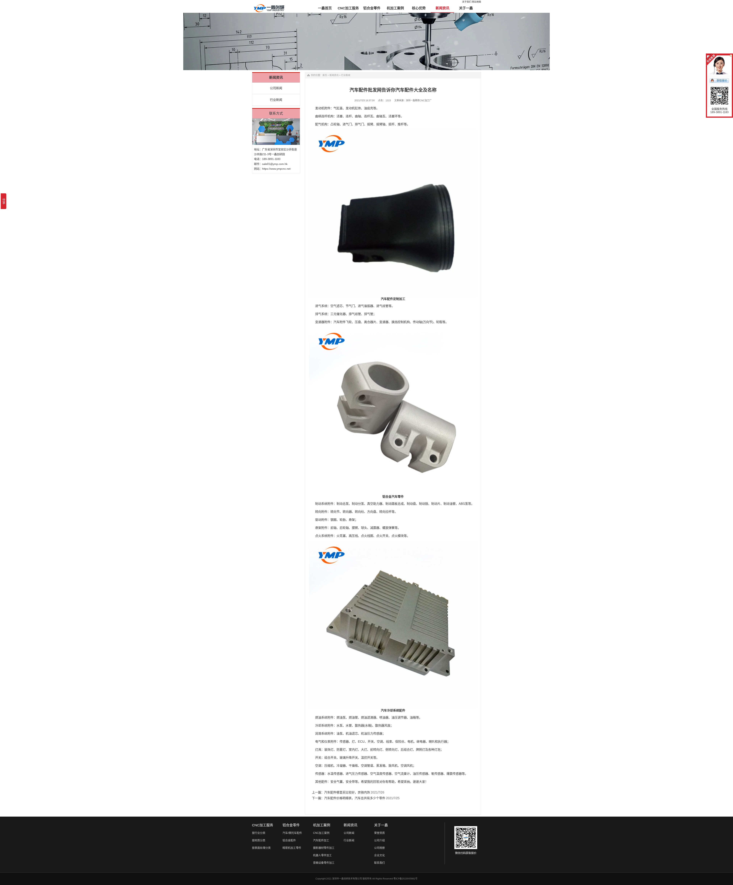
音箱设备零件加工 (323, 862)
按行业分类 (258, 832)
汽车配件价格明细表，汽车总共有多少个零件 (354, 798)
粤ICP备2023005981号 (405, 878)
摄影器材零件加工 (323, 847)
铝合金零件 (291, 825)
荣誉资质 (379, 832)
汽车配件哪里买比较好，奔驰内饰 (347, 792)
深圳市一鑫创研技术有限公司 (347, 878)
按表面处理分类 (261, 847)
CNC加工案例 (321, 832)
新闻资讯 (334, 75)
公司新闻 (276, 88)
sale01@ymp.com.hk (274, 163)
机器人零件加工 (322, 855)
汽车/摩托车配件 (292, 832)
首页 (324, 75)
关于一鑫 (381, 825)
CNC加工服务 (262, 825)
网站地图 (476, 2)
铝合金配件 (289, 840)
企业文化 (379, 855)
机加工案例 (321, 825)
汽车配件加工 (321, 840)
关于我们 (466, 2)
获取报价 (722, 80)
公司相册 (379, 847)
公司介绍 (379, 840)
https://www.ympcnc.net (276, 168)
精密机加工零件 (292, 847)
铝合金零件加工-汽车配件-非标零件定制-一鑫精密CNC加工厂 (269, 5)
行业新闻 (276, 99)
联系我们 (379, 862)
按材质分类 (258, 840)
